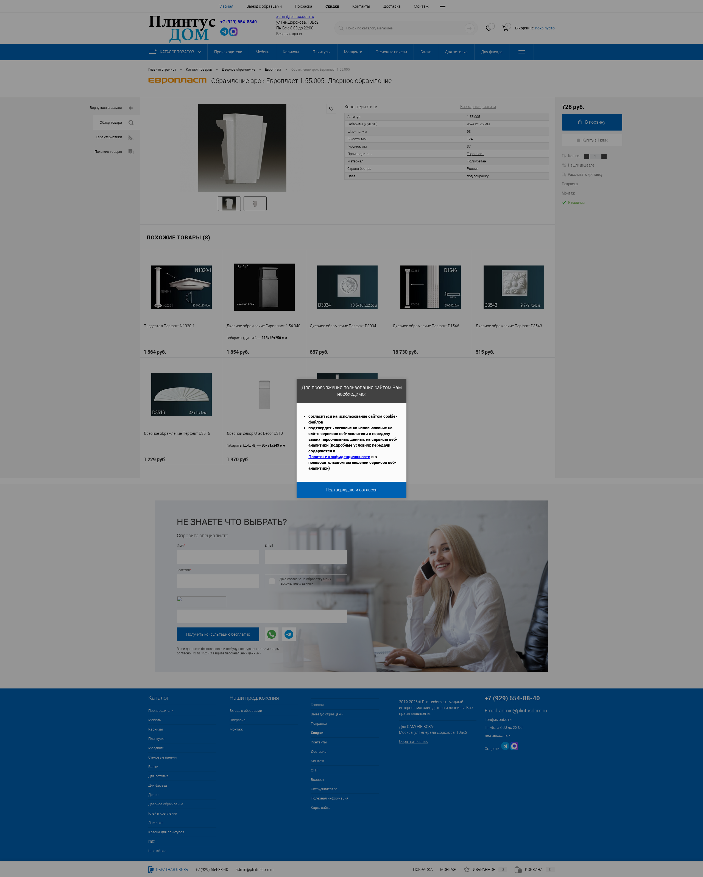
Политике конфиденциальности (339, 456)
